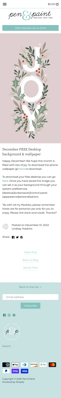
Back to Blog (30, 260)
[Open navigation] (4, 4)
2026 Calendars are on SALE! (30, 28)
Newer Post (30, 267)
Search (6, 346)
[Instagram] (9, 315)
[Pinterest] (14, 315)
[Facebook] (4, 315)
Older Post (30, 252)
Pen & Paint (28, 378)
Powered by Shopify (13, 382)
